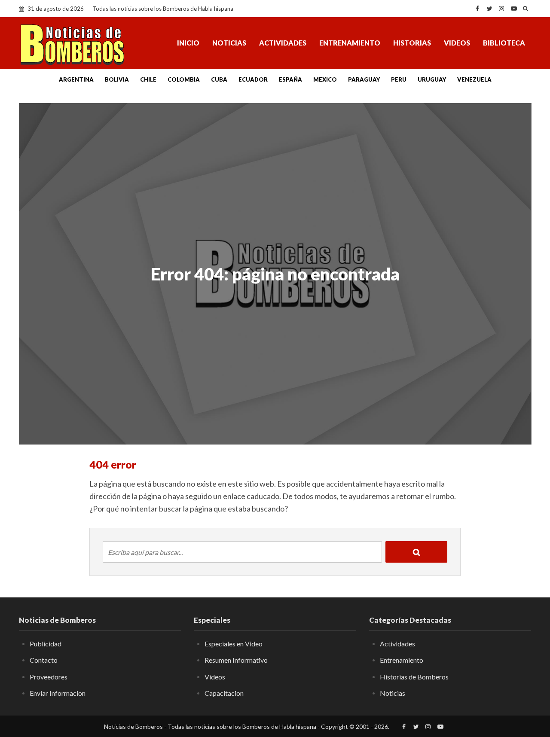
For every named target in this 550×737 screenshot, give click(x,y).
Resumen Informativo (236, 660)
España (290, 79)
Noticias (229, 43)
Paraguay (364, 79)
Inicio (188, 43)
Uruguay (432, 79)
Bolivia (117, 79)
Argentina (76, 79)
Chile (148, 79)
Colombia (184, 79)
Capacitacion (224, 693)
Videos (457, 43)
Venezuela (474, 79)
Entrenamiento (349, 43)
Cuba (219, 79)
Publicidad (45, 644)
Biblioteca (504, 43)
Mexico (325, 79)
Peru (398, 79)
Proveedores (48, 677)
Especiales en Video (234, 644)
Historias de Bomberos (414, 677)
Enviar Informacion (58, 693)
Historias (412, 43)
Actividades (282, 43)
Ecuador (253, 79)
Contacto (44, 660)
